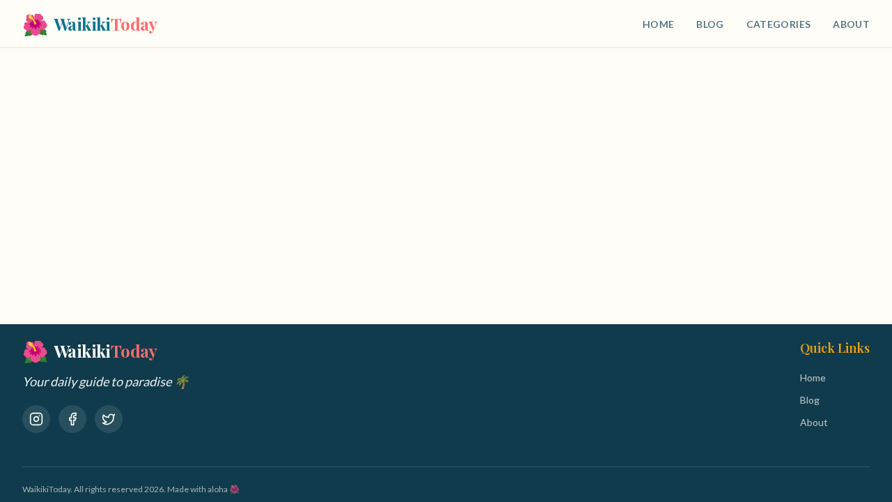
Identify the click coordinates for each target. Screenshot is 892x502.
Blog (709, 24)
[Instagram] (36, 419)
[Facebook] (72, 419)
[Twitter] (109, 419)
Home (658, 24)
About (851, 24)
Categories (778, 24)
